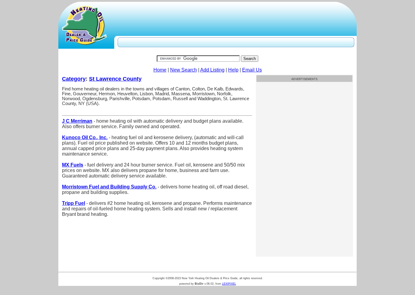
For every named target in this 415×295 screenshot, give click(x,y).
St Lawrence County (115, 79)
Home (159, 69)
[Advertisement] (305, 125)
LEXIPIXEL (229, 283)
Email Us (252, 69)
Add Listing (212, 69)
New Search (183, 69)
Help (233, 69)
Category (74, 79)
